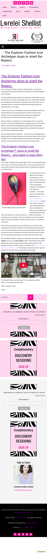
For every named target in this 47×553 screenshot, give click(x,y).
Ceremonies (7, 11)
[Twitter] (19, 3)
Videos (22, 7)
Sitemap (27, 11)
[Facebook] (15, 3)
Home (5, 7)
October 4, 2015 (9, 65)
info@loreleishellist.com (23, 512)
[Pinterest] (23, 3)
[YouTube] (27, 3)
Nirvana (22, 527)
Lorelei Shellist (21, 517)
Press (13, 7)
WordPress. (31, 527)
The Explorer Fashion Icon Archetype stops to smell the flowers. (22, 56)
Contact (37, 11)
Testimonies (33, 7)
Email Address (24, 318)
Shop (5, 16)
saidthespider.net (32, 522)
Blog (18, 11)
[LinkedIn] (31, 3)
